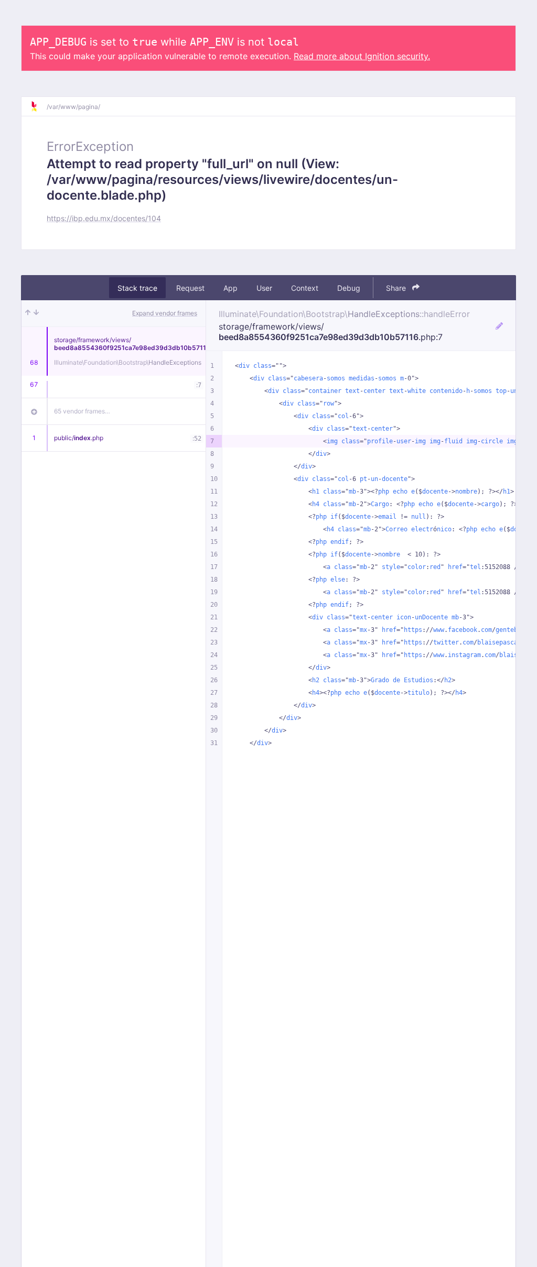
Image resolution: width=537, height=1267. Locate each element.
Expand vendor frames (164, 313)
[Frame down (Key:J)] (36, 313)
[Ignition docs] (38, 106)
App (230, 287)
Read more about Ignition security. (362, 56)
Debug (348, 287)
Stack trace (137, 287)
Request (190, 287)
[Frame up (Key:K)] (28, 313)
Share (397, 287)
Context (304, 287)
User (264, 287)
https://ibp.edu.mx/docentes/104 (104, 218)
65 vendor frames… (82, 411)
